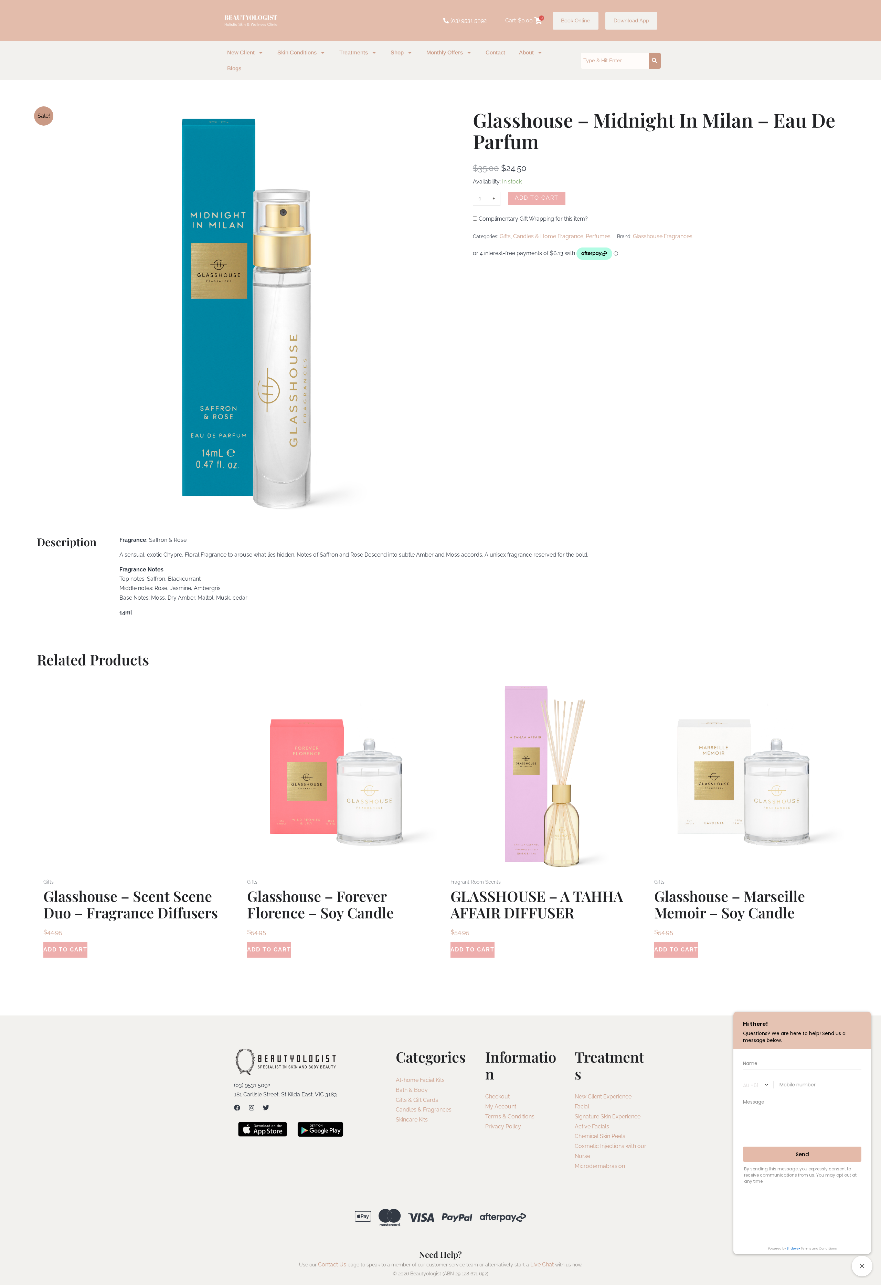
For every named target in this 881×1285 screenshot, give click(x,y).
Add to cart (537, 197)
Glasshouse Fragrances (662, 236)
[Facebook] (237, 1108)
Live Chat (542, 1264)
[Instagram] (251, 1108)
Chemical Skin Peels (600, 1136)
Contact (495, 52)
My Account (500, 1106)
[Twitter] (266, 1108)
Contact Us (332, 1264)
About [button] (526, 52)
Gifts (505, 236)
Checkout (497, 1096)
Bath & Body (412, 1090)
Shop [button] (397, 52)
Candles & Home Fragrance (548, 236)
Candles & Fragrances (424, 1109)
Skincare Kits (412, 1119)
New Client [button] (241, 52)
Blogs (234, 68)
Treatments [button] (353, 52)
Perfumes (598, 236)
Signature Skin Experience (607, 1116)
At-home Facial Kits (420, 1080)
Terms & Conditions (509, 1116)
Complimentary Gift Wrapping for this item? (532, 218)
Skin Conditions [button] (297, 52)
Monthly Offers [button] (444, 52)
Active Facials (592, 1126)
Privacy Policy (503, 1126)
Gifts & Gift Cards (417, 1100)
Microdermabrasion (600, 1166)
